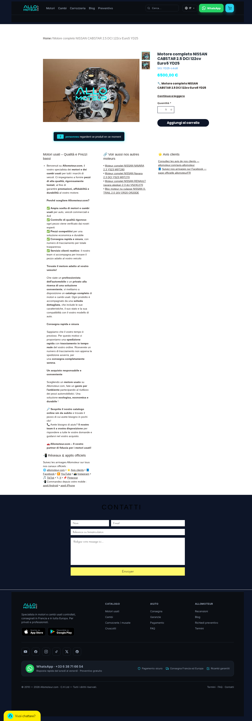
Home (47, 38)
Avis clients (77, 470)
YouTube (66, 473)
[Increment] (171, 110)
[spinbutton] (166, 110)
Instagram (83, 473)
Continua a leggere (171, 96)
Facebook (49, 473)
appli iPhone (68, 485)
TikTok (50, 477)
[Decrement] (160, 110)
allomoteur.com (56, 470)
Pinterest (72, 477)
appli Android (50, 485)
